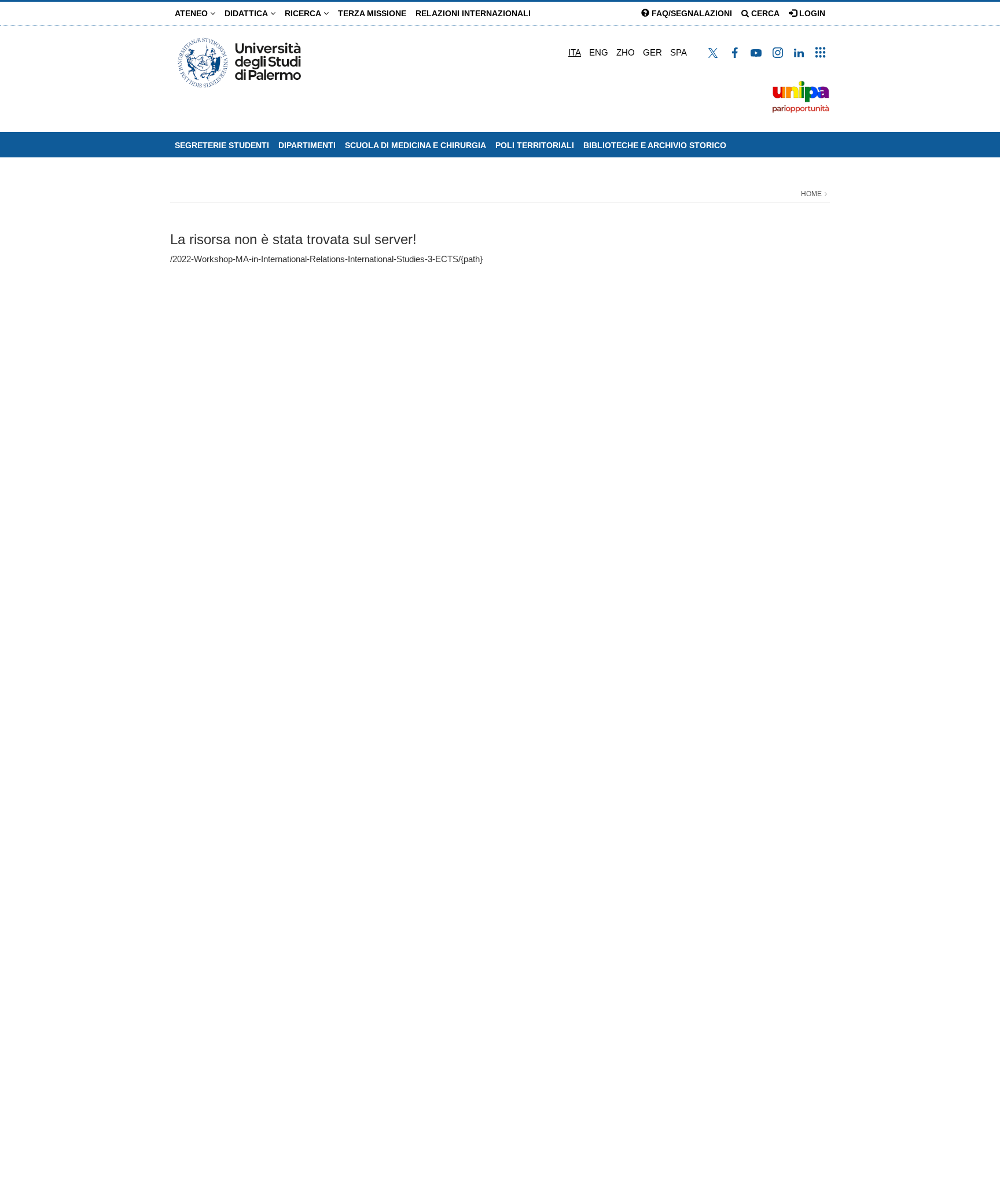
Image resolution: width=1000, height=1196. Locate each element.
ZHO (625, 52)
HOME (811, 194)
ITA (574, 52)
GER (652, 52)
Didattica (247, 13)
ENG (598, 52)
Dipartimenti (307, 145)
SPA (678, 52)
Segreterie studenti (222, 145)
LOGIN (811, 13)
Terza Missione (372, 13)
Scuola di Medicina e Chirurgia (415, 145)
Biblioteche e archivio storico (654, 145)
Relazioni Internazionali (473, 13)
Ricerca (304, 13)
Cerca (764, 13)
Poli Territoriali (534, 145)
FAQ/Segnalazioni (690, 13)
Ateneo (192, 13)
